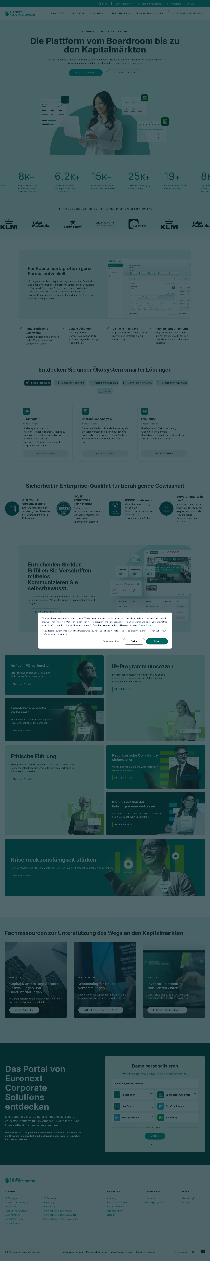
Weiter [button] (155, 1136)
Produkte (57, 13)
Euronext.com (180, 1252)
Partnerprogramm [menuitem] (155, 1202)
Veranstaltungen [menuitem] (115, 1210)
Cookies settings (111, 641)
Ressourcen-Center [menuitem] (117, 1202)
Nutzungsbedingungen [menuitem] (72, 1252)
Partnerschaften (123, 3)
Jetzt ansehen (24, 1010)
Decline (134, 641)
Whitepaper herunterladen (101, 1010)
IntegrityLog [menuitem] (49, 1206)
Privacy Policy (145, 625)
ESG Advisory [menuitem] (12, 1214)
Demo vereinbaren (86, 72)
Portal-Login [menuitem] (188, 1198)
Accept (157, 641)
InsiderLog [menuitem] (48, 1202)
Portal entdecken (124, 72)
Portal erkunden (44, 612)
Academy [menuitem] (111, 1198)
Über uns (103, 3)
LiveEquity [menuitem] (10, 1206)
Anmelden (175, 3)
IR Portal (78, 13)
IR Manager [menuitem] (11, 1198)
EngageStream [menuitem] (13, 1223)
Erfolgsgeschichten (149, 13)
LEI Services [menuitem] (49, 1198)
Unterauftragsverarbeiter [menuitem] (121, 1252)
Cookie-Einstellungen (146, 1252)
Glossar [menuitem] (110, 1214)
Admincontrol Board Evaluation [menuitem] (60, 1214)
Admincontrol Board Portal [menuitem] (57, 1210)
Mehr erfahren (22, 684)
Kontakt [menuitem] (186, 1202)
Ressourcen (119, 13)
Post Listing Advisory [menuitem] (16, 1210)
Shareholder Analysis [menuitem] (16, 1202)
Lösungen (96, 13)
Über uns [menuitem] (150, 1198)
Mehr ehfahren (46, 453)
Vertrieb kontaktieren (149, 3)
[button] (151, 1144)
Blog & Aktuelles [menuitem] (115, 1206)
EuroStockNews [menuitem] (14, 1219)
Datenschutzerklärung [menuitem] (96, 1252)
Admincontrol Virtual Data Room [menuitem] (60, 1219)
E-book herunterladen (167, 1010)
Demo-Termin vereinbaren (186, 13)
